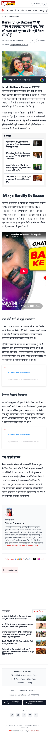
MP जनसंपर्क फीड (33, 695)
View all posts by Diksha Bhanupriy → (22, 545)
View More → (39, 611)
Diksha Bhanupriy (16, 40)
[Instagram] (24, 715)
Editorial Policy (16, 675)
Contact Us (23, 691)
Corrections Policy (30, 675)
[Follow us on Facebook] (30, 559)
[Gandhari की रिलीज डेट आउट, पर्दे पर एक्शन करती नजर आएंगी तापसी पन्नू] (37, 178)
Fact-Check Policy (19, 679)
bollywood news (10, 570)
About (13, 691)
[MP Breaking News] (8, 4)
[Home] (2, 10)
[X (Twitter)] (18, 715)
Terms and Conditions (17, 695)
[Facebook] (12, 715)
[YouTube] (30, 715)
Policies (32, 691)
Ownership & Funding (24, 683)
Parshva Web (33, 731)
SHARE (42, 40)
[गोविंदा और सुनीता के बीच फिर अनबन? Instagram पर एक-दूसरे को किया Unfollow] (37, 155)
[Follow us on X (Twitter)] (34, 559)
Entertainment (14, 16)
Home (4, 16)
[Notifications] (44, 4)
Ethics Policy (32, 679)
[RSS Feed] (36, 715)
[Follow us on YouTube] (42, 559)
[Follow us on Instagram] (38, 559)
